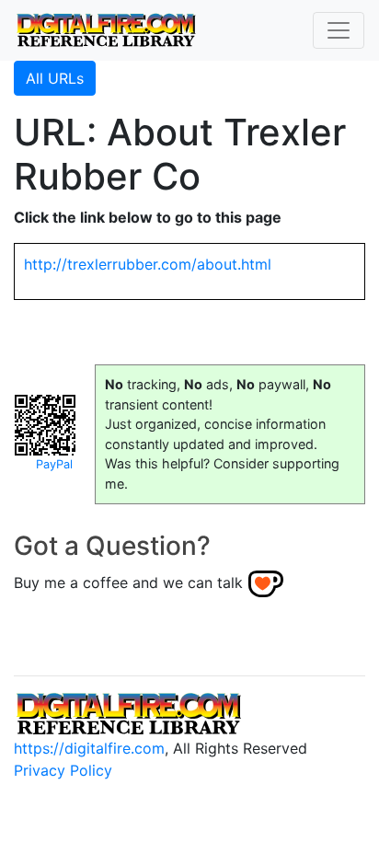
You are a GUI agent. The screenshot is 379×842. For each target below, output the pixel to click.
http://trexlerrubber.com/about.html (147, 264)
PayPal (54, 464)
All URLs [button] (55, 78)
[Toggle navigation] (338, 30)
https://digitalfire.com (89, 748)
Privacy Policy (63, 770)
